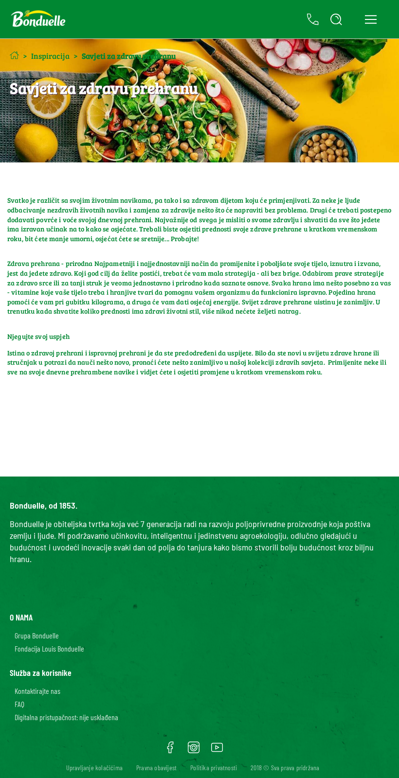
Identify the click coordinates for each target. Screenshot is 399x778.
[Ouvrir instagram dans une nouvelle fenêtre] (194, 750)
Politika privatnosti (213, 767)
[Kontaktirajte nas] (313, 19)
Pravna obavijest (156, 767)
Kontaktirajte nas (37, 690)
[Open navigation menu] (370, 19)
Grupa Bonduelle (37, 635)
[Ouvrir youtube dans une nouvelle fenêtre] (217, 750)
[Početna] (14, 55)
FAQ (19, 703)
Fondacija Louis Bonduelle (49, 648)
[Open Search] (336, 19)
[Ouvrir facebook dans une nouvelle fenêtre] (170, 750)
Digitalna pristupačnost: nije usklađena (66, 717)
